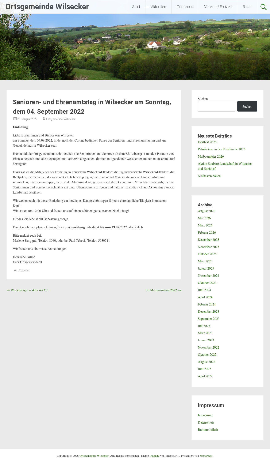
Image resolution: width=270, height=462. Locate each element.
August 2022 (206, 361)
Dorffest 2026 (207, 142)
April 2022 (205, 376)
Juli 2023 (204, 325)
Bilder (247, 6)
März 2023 (205, 333)
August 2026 (206, 211)
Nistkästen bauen (209, 175)
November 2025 (208, 246)
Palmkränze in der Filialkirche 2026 (221, 149)
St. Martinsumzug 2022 (163, 290)
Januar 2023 (206, 340)
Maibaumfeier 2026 (211, 156)
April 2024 (205, 297)
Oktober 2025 (207, 254)
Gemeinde (185, 6)
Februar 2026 (207, 232)
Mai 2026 (204, 218)
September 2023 (209, 318)
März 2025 (205, 261)
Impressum (205, 415)
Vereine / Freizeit (218, 6)
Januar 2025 (206, 268)
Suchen (203, 98)
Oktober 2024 (207, 282)
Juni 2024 (204, 290)
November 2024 (208, 275)
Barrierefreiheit (208, 429)
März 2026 (205, 225)
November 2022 (208, 347)
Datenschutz (206, 422)
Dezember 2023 (208, 311)
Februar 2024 (207, 304)
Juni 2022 (204, 369)
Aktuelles (158, 6)
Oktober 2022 (207, 354)
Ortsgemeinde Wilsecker (47, 6)
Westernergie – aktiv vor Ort (27, 290)
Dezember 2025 (208, 239)
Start (136, 6)
